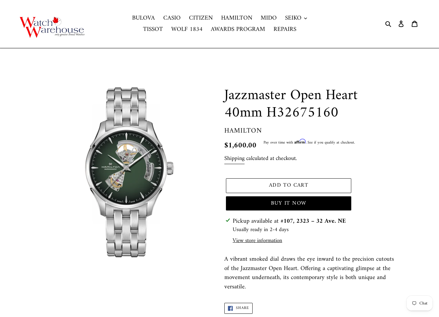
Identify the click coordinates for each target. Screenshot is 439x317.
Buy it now (289, 203)
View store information (257, 241)
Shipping (234, 158)
